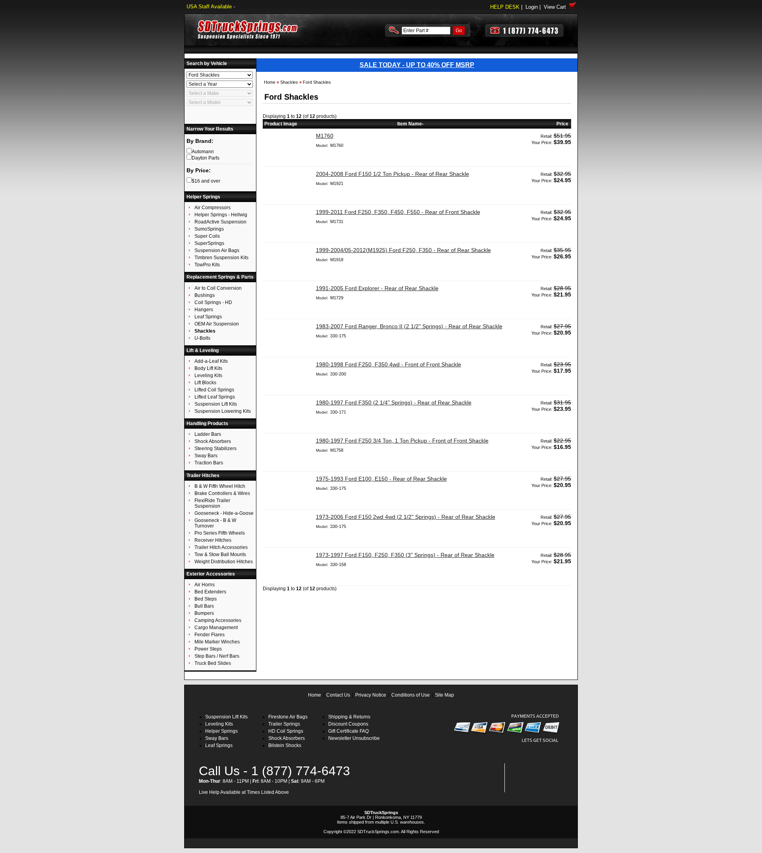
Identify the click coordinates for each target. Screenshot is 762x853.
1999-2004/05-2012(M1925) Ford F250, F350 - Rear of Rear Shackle (403, 250)
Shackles (289, 82)
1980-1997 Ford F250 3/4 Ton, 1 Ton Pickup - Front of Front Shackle (402, 440)
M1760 (324, 136)
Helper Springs (221, 731)
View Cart (556, 7)
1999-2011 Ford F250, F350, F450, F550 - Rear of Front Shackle (398, 212)
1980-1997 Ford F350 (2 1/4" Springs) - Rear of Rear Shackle (393, 402)
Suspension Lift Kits (226, 717)
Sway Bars (216, 738)
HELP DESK (505, 7)
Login (531, 7)
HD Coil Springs (285, 731)
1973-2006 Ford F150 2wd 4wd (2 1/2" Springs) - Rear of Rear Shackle (405, 517)
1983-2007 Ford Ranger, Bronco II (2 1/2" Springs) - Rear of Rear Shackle (409, 326)
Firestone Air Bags (288, 717)
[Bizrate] (548, 787)
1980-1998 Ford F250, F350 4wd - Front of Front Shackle (388, 364)
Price (562, 124)
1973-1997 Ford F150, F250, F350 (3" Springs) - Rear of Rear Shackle (405, 555)
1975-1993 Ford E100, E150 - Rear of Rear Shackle (381, 479)
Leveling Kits (219, 724)
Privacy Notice (370, 695)
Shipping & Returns (349, 717)
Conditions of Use (410, 695)
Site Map (444, 695)
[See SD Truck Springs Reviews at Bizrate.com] (534, 777)
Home (269, 82)
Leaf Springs (219, 745)
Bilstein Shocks (284, 745)
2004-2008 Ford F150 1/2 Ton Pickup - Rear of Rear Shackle (392, 174)
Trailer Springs (284, 724)
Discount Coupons (348, 724)
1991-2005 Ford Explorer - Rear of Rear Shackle (377, 288)
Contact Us (338, 695)
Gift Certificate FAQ (348, 731)
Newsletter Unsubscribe (354, 738)
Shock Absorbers (286, 738)
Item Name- (410, 124)
